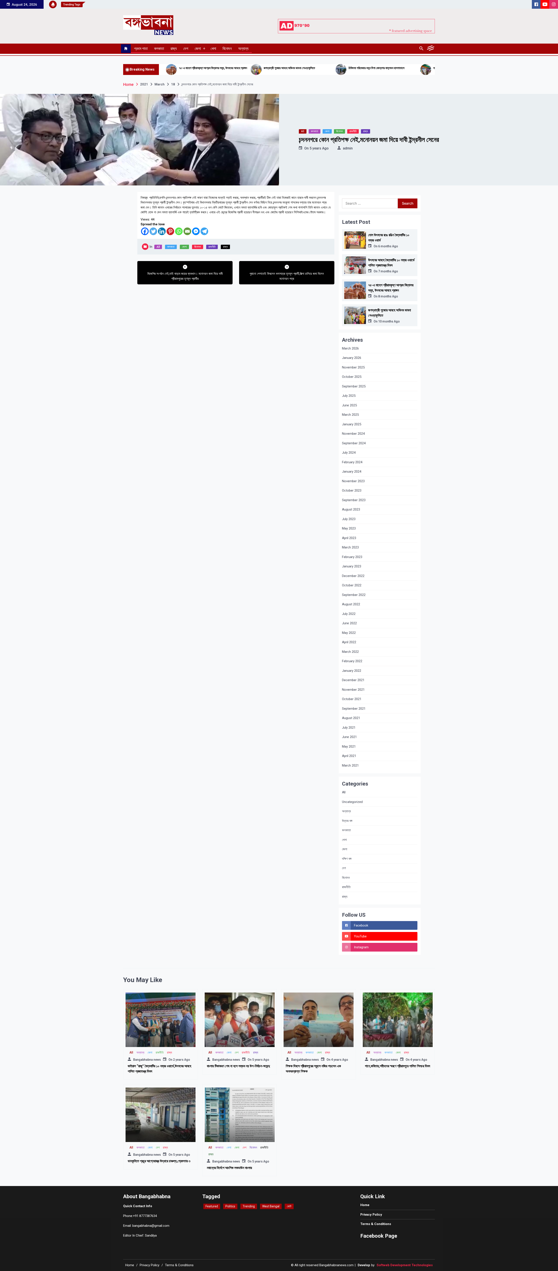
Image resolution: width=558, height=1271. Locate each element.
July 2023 (349, 519)
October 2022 (351, 585)
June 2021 (349, 737)
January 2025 (351, 424)
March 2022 (350, 652)
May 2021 (349, 746)
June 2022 (349, 623)
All (302, 131)
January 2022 (351, 671)
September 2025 (354, 386)
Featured (212, 1206)
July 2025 (349, 396)
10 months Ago (389, 321)
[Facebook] (145, 231)
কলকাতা (159, 48)
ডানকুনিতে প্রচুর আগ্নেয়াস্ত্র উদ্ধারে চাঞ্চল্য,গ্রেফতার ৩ (159, 1161)
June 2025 (349, 405)
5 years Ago (319, 148)
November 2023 (353, 481)
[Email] (187, 231)
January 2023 (351, 566)
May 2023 (349, 528)
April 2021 (349, 756)
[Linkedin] (162, 231)
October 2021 (351, 699)
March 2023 (350, 547)
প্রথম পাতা (141, 48)
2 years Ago (181, 1059)
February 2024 (352, 462)
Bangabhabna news (147, 1059)
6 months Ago (388, 246)
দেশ (185, 48)
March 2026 (350, 348)
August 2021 (351, 718)
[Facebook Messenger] (196, 231)
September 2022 (354, 595)
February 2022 (352, 661)
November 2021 (353, 690)
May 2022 (349, 633)
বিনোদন (227, 48)
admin (348, 148)
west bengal (270, 1206)
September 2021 (354, 709)
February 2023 (352, 557)
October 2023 (351, 490)
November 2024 (353, 434)
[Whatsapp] (179, 231)
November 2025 (353, 367)
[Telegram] (204, 231)
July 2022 (349, 614)
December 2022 (353, 576)
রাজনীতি (353, 131)
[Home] (126, 48)
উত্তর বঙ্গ (347, 821)
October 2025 (351, 377)
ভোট (289, 1206)
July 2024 (349, 453)
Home (364, 1205)
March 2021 (350, 765)
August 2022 (351, 604)
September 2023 (354, 500)
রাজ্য (173, 48)
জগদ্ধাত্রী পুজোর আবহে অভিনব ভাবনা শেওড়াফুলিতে (217, 68)
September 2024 (354, 443)
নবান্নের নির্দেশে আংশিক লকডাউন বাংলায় (229, 1168)
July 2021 (349, 728)
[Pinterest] (170, 231)
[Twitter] (153, 231)
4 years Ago (339, 1059)
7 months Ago (388, 271)
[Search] (421, 48)
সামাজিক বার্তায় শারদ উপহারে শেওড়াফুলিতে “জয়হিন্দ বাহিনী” (391, 68)
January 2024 (351, 471)
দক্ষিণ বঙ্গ (346, 859)
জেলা (198, 48)
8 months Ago (388, 296)
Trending (249, 1206)
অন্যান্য (243, 48)
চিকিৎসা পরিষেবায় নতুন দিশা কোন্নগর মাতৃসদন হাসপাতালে (305, 68)
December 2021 (353, 680)
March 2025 (350, 415)
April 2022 (349, 642)
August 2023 (351, 509)
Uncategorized (352, 802)
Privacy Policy (371, 1215)
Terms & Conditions (375, 1224)
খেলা (213, 48)
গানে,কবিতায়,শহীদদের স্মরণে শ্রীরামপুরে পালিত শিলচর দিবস (397, 1066)
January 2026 (351, 358)
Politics (230, 1206)
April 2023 (349, 538)
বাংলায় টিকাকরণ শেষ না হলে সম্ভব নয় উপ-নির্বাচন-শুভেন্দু (238, 1066)
